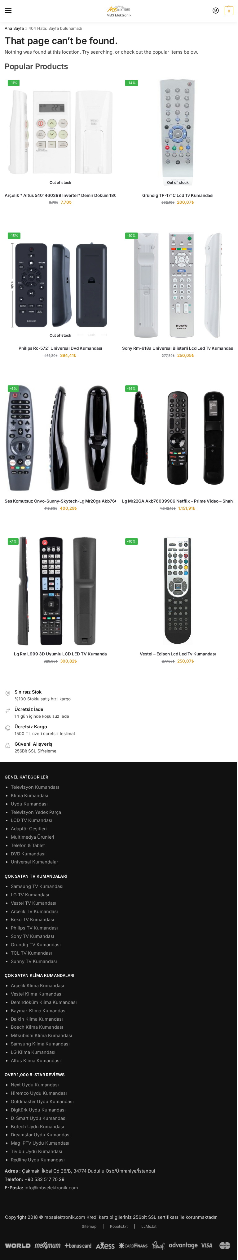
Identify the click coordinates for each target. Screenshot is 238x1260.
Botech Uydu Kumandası (37, 1126)
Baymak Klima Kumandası (39, 1011)
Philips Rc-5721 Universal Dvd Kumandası (60, 348)
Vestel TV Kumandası (33, 903)
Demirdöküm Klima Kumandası (44, 1002)
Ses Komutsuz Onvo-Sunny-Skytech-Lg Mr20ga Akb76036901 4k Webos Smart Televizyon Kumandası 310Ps (60, 501)
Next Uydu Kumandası (35, 1085)
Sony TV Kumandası (32, 936)
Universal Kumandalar (34, 862)
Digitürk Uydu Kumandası (38, 1110)
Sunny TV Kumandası (34, 961)
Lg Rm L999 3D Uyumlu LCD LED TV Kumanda (60, 653)
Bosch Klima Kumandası (37, 1027)
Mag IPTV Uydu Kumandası (40, 1143)
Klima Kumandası (29, 795)
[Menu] (14, 11)
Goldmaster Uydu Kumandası (42, 1101)
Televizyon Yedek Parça (36, 812)
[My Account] (215, 11)
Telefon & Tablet (28, 845)
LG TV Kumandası (30, 895)
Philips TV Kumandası (34, 928)
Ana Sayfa (14, 28)
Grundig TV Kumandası (36, 944)
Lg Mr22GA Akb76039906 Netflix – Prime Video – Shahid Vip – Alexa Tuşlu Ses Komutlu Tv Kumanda (177, 501)
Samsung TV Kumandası (37, 886)
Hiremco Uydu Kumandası (39, 1093)
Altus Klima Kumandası (36, 1060)
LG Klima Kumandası (33, 1052)
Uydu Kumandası (29, 804)
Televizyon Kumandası (35, 787)
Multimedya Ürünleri (32, 837)
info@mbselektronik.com (51, 1188)
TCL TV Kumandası (31, 953)
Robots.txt (119, 1226)
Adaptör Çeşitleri (29, 829)
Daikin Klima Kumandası (37, 1019)
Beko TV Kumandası (32, 919)
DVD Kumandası (28, 854)
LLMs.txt (148, 1226)
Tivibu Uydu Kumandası (36, 1151)
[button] (228, 11)
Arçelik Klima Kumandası (37, 985)
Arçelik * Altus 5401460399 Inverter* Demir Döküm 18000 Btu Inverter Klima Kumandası (60, 195)
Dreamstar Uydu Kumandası (41, 1135)
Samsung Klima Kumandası (40, 1044)
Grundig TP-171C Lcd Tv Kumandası (178, 195)
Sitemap (89, 1226)
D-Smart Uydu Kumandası (39, 1118)
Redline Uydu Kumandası (38, 1160)
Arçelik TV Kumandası (34, 911)
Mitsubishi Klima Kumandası (41, 1035)
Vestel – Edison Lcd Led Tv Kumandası (178, 653)
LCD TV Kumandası (31, 820)
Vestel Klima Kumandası (37, 994)
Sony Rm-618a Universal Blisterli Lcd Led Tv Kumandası (177, 348)
